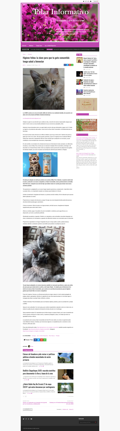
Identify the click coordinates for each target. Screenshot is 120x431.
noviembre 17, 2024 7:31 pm (32, 65)
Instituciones (33, 49)
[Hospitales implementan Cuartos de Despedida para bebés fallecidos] (79, 92)
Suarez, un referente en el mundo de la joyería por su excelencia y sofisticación (35, 403)
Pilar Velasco (52, 335)
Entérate (24, 45)
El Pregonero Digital (83, 135)
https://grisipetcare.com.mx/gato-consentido (47, 327)
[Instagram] (88, 1)
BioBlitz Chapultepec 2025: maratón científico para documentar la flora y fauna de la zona (39, 372)
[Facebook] (65, 65)
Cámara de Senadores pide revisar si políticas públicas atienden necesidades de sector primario (39, 357)
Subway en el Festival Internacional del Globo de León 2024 (61, 403)
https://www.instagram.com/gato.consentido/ (33, 331)
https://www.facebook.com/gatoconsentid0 (38, 329)
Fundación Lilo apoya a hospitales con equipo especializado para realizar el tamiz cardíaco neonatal (90, 82)
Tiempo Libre (39, 45)
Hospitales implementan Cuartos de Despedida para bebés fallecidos (89, 91)
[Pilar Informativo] (60, 23)
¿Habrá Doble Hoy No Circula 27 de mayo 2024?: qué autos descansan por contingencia (39, 385)
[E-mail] (70, 65)
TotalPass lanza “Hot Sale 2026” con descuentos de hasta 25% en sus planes (90, 73)
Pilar (25, 65)
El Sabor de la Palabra (83, 114)
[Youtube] (90, 1)
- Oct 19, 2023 (87, 95)
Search (95, 1)
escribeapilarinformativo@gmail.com (32, 118)
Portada (57, 335)
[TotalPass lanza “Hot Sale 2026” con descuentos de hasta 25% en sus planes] (79, 74)
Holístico (31, 45)
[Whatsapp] (72, 65)
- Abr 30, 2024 (87, 87)
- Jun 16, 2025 (87, 69)
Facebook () (59, 409)
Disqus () (71, 409)
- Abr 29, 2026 (87, 77)
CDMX (83, 49)
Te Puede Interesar (27, 350)
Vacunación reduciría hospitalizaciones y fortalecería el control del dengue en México (58, 49)
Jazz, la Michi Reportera (50, 45)
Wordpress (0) (65, 409)
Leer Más (41, 366)
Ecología (34, 335)
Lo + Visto (79, 55)
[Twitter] (83, 1)
